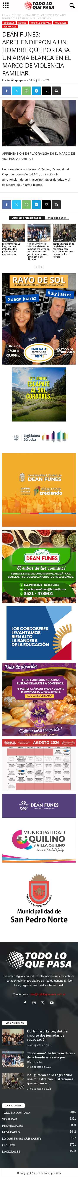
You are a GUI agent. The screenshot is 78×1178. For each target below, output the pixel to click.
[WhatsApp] (26, 91)
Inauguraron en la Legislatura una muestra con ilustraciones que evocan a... (50, 1079)
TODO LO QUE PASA (41, 22)
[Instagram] (35, 1003)
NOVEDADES (11, 1132)
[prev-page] (36, 266)
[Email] (46, 91)
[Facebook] (6, 91)
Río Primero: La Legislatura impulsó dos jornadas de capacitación (11, 249)
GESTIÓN (8, 239)
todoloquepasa (16, 80)
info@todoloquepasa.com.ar (47, 994)
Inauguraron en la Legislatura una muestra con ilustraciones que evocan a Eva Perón (63, 250)
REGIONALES (10, 26)
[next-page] (41, 266)
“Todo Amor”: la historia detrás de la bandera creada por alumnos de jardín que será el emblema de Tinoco (39, 251)
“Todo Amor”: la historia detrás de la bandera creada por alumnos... (51, 1057)
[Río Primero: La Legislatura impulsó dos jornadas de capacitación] (13, 233)
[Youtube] (52, 1003)
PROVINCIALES (12, 1125)
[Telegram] (36, 91)
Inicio (5, 15)
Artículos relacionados (26, 217)
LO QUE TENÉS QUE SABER (21, 1138)
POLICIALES (60, 22)
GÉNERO (16, 15)
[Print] (56, 91)
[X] (16, 91)
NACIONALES (11, 1151)
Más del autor (57, 217)
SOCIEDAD (9, 22)
